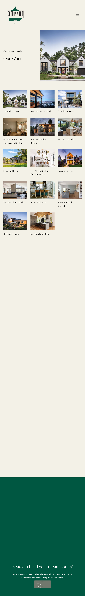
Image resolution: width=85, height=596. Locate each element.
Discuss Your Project (41, 584)
